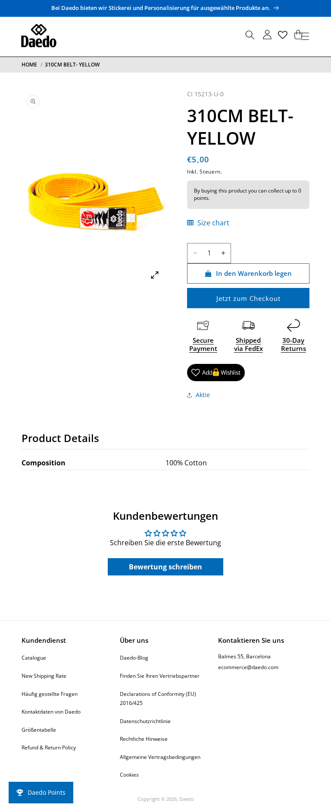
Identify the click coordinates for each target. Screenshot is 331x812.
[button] (250, 36)
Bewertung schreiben (165, 567)
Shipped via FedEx (248, 344)
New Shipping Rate (44, 675)
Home (29, 64)
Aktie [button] (203, 395)
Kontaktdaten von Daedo (51, 711)
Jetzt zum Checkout (248, 298)
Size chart (212, 222)
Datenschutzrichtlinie (145, 721)
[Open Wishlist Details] (283, 35)
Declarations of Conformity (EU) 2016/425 (158, 698)
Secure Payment (203, 344)
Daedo (186, 799)
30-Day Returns (293, 344)
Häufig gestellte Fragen (50, 694)
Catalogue (34, 657)
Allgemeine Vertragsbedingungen (160, 757)
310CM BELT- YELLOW (72, 64)
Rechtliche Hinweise (144, 738)
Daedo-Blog (134, 657)
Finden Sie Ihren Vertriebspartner (160, 675)
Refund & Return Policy (49, 747)
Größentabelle (39, 729)
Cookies (129, 774)
